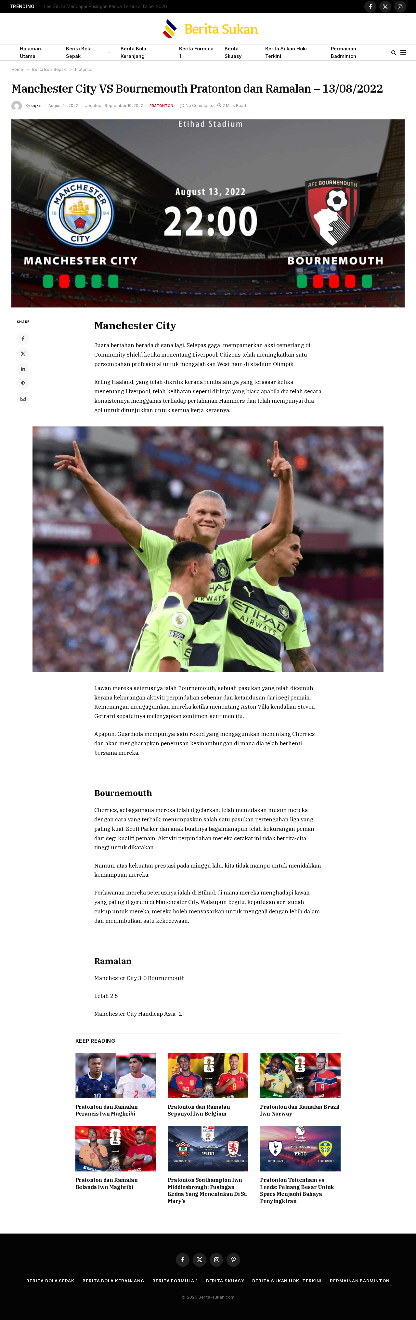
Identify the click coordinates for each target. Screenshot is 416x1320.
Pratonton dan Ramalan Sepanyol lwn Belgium (199, 1110)
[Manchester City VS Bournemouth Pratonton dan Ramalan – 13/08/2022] (208, 213)
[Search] (393, 52)
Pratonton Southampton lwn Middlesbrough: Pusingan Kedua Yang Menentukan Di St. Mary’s (207, 1190)
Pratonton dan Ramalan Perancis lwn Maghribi (106, 1110)
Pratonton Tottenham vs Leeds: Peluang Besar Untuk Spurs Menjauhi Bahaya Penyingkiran (297, 1190)
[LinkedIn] (23, 368)
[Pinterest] (23, 383)
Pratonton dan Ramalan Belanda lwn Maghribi (106, 1183)
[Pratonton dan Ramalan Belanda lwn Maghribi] (115, 1148)
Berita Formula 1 (196, 52)
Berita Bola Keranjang (133, 52)
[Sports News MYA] (208, 28)
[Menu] (403, 52)
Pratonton (161, 105)
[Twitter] (23, 353)
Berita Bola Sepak (79, 52)
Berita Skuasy (233, 52)
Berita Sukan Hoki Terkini (286, 52)
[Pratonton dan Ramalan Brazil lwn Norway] (300, 1075)
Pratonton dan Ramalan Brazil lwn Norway (300, 1110)
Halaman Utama (30, 52)
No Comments (199, 105)
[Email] (23, 398)
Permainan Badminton (343, 52)
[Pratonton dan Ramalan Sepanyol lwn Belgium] (208, 1075)
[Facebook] (23, 339)
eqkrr (36, 105)
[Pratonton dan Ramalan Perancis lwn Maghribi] (115, 1075)
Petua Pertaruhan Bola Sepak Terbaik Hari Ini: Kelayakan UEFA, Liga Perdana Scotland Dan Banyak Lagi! (125, 6)
